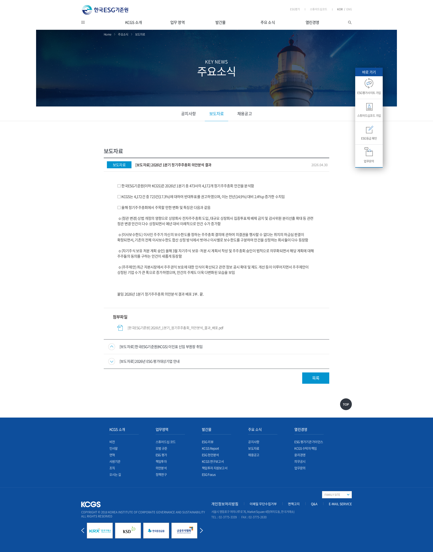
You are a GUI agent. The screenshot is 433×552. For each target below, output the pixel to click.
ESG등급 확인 (369, 138)
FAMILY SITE (332, 495)
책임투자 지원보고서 (214, 468)
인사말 (113, 448)
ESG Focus (209, 474)
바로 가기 (369, 72)
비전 (112, 441)
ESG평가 (295, 9)
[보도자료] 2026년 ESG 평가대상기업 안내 (150, 361)
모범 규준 (161, 448)
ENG (349, 9)
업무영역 (162, 429)
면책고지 (294, 503)
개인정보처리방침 (224, 503)
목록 (315, 378)
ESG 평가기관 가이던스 (308, 441)
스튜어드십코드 (318, 9)
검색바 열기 (350, 23)
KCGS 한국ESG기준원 (105, 10)
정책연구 (161, 474)
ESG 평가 (161, 455)
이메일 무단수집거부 (263, 503)
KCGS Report (210, 448)
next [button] (201, 530)
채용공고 (244, 114)
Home (107, 34)
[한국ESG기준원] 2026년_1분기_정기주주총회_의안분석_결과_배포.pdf (175, 327)
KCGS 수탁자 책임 (305, 448)
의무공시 (299, 461)
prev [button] (82, 530)
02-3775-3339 (228, 517)
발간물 (220, 22)
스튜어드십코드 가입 (369, 115)
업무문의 (299, 468)
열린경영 (312, 22)
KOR (341, 9)
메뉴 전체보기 (88, 22)
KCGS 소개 (133, 22)
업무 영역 (177, 22)
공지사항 (188, 114)
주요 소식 (267, 22)
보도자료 (216, 114)
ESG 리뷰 (207, 441)
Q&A (314, 503)
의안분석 (161, 468)
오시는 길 (115, 474)
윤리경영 (299, 455)
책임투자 (161, 461)
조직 (112, 468)
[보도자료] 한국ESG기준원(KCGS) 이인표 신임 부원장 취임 (161, 346)
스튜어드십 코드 (165, 441)
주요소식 (123, 34)
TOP (346, 404)
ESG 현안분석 (210, 455)
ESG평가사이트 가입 (369, 92)
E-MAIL (340, 503)
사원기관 (114, 461)
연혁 (112, 455)
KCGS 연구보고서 (213, 461)
